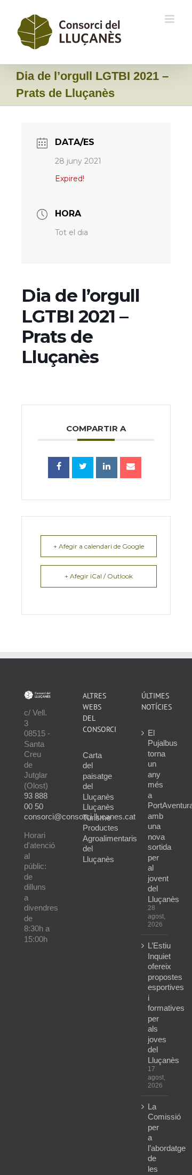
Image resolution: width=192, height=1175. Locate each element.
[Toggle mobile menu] (170, 19)
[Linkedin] (106, 467)
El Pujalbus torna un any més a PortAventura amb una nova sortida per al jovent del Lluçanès (155, 816)
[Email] (130, 467)
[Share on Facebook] (58, 467)
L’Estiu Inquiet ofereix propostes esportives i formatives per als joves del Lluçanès (155, 1003)
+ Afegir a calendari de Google (98, 546)
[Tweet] (82, 467)
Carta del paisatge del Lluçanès (98, 776)
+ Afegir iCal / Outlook (99, 576)
